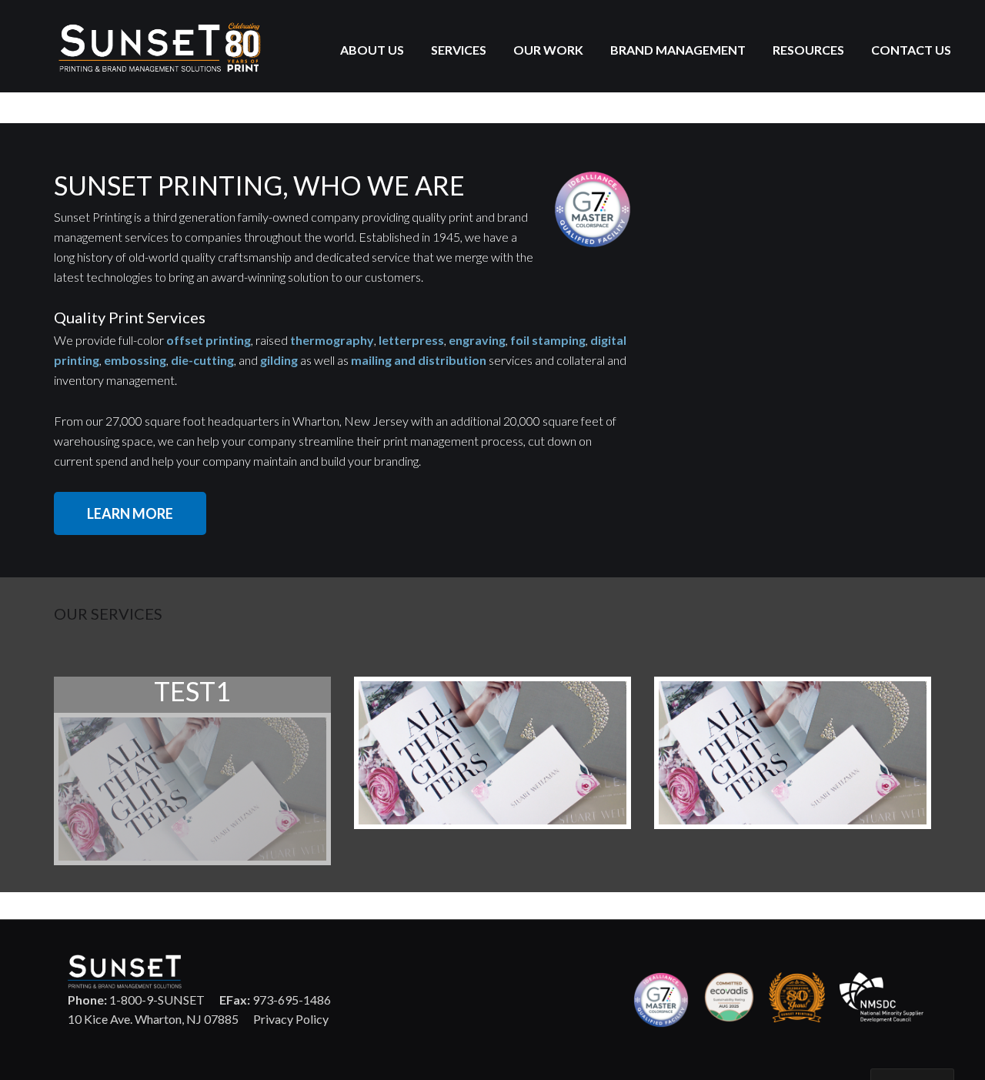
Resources (808, 49)
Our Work (548, 49)
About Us (372, 49)
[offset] (192, 788)
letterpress (411, 340)
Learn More (130, 513)
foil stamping (548, 340)
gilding (279, 360)
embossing (135, 360)
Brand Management (678, 49)
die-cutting (202, 360)
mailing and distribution (418, 360)
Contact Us (911, 49)
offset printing (208, 340)
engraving (477, 340)
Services (458, 49)
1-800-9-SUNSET (136, 999)
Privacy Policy (291, 1018)
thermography (332, 340)
